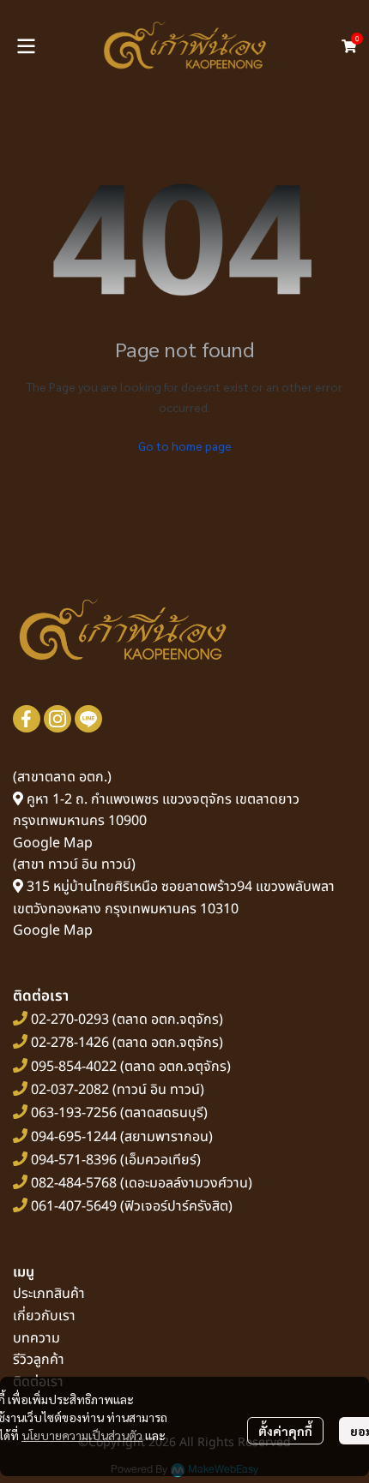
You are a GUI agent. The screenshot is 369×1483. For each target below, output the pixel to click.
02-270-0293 (68, 1019)
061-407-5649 (74, 1206)
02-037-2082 (70, 1089)
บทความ (36, 1338)
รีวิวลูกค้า (38, 1359)
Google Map (53, 843)
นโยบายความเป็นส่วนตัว (81, 1435)
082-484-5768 (74, 1183)
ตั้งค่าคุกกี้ (285, 1430)
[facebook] (26, 719)
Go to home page (185, 445)
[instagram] (57, 719)
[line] (88, 719)
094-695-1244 (74, 1137)
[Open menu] (26, 46)
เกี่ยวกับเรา (44, 1316)
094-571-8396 (74, 1160)
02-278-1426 (70, 1042)
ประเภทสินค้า (49, 1293)
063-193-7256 (74, 1113)
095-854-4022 (74, 1066)
